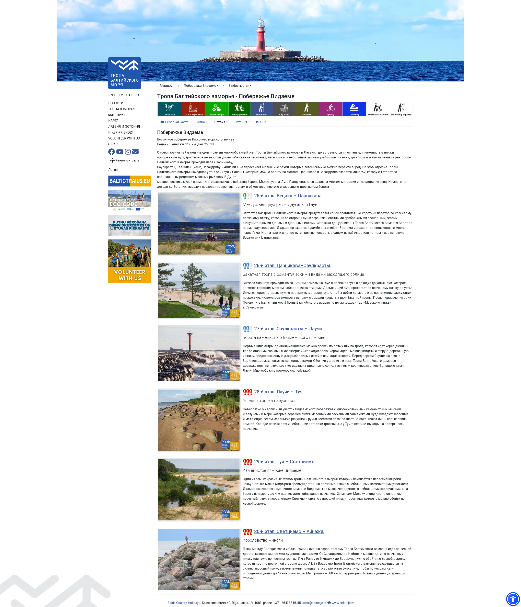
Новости (115, 103)
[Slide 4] (253, 73)
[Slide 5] (260, 73)
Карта (113, 121)
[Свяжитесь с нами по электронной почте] (135, 153)
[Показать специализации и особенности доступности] (285, 109)
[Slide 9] (290, 73)
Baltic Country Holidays (183, 603)
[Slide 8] (282, 73)
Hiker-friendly (120, 132)
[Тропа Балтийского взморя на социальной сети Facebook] (111, 153)
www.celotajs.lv (342, 603)
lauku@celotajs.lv (313, 603)
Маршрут (116, 115)
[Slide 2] (238, 73)
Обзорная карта (176, 122)
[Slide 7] (275, 73)
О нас (113, 144)
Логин (113, 170)
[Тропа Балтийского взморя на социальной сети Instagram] (128, 153)
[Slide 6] (268, 73)
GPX (263, 122)
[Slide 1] (231, 73)
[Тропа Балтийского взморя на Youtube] (120, 153)
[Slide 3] (246, 73)
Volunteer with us (124, 138)
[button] (201, 86)
